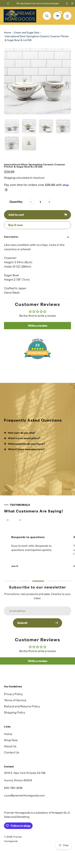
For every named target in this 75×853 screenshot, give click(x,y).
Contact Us (11, 752)
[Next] (67, 3)
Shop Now (11, 740)
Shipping (9, 177)
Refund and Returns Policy (22, 706)
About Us (10, 746)
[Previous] (8, 3)
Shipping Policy (14, 712)
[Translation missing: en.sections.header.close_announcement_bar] (72, 3)
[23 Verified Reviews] (37, 365)
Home (7, 32)
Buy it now (15, 225)
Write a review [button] (37, 325)
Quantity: (16, 201)
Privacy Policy (13, 694)
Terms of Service (15, 700)
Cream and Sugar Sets (26, 32)
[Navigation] (67, 16)
